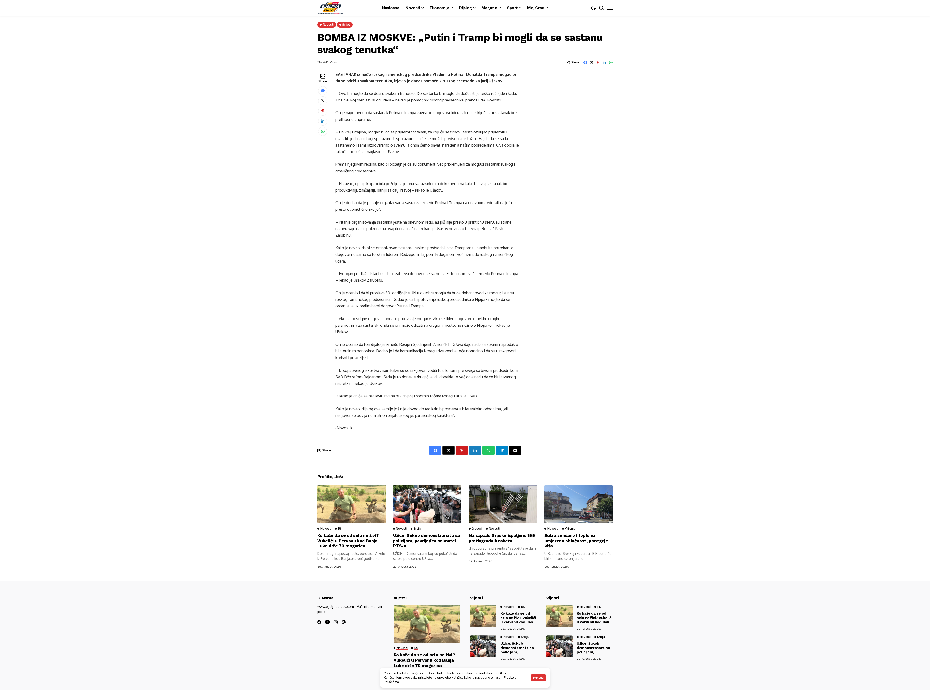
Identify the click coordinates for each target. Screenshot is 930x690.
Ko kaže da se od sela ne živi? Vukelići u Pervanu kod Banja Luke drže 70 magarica (348, 540)
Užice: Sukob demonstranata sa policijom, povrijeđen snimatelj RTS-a (426, 540)
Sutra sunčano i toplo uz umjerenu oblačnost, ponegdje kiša (576, 540)
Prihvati (538, 677)
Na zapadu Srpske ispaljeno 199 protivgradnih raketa (502, 538)
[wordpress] (344, 622)
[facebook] (319, 622)
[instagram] (336, 622)
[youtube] (327, 622)
